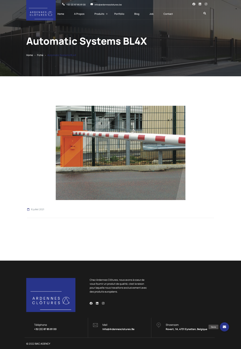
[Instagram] (206, 4)
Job (151, 14)
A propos (79, 14)
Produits (99, 14)
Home (60, 14)
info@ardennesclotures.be (118, 329)
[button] (224, 326)
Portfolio (119, 14)
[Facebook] (193, 4)
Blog (136, 14)
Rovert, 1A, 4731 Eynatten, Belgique (186, 329)
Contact (168, 14)
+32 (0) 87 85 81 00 (45, 329)
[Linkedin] (200, 4)
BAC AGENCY (42, 343)
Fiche (40, 55)
